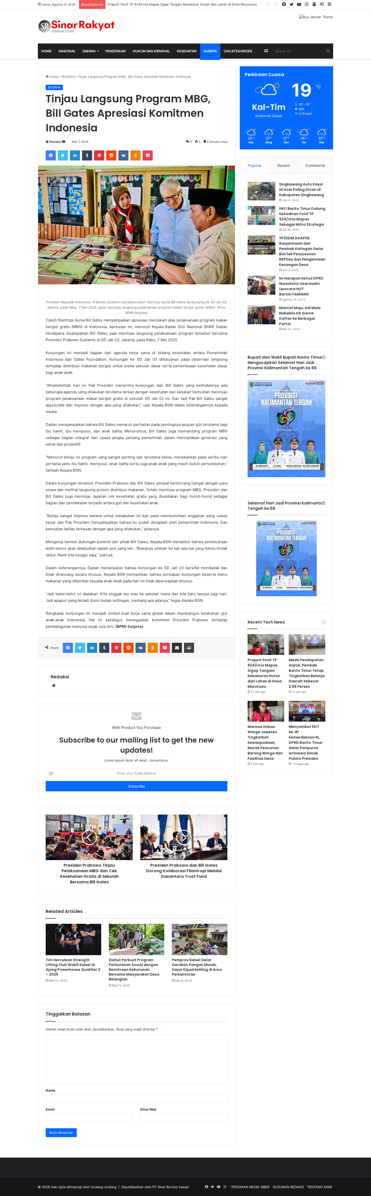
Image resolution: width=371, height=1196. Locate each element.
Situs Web (148, 1109)
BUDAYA (210, 51)
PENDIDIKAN (115, 51)
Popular (255, 165)
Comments (315, 165)
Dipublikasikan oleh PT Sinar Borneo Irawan (155, 1187)
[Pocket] (148, 155)
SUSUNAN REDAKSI (288, 1187)
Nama (50, 1090)
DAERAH (89, 51)
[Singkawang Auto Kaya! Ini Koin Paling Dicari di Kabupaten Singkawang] (261, 191)
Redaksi (55, 142)
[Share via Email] (177, 648)
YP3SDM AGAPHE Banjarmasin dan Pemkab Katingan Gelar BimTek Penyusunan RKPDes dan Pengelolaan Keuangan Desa (302, 251)
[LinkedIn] (75, 155)
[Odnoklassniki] (135, 155)
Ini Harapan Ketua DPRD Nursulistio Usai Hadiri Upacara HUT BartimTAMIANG (301, 286)
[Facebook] (51, 155)
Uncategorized (238, 51)
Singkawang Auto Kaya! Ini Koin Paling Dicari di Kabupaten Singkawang (301, 189)
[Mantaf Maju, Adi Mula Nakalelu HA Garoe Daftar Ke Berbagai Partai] (261, 314)
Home (46, 51)
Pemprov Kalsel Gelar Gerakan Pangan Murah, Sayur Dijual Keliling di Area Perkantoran (197, 967)
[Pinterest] (99, 155)
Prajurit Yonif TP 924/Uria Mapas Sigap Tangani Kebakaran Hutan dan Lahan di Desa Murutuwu (182, 4)
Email (50, 1109)
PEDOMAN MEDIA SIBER (250, 1187)
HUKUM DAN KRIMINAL (151, 51)
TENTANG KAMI (319, 1187)
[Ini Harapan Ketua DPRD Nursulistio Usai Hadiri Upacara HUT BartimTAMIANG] (261, 285)
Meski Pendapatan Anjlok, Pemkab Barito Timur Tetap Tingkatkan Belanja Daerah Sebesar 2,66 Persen (307, 673)
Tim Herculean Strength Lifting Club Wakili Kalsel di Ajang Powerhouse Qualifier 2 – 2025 (73, 967)
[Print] (189, 648)
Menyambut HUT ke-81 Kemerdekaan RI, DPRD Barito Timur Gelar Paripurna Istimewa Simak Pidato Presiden (306, 742)
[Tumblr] (87, 155)
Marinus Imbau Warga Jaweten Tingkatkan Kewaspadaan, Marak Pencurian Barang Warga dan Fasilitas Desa (265, 742)
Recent (283, 165)
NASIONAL (67, 51)
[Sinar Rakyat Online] (84, 26)
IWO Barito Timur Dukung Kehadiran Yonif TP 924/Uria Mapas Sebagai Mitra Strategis (302, 216)
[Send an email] (63, 142)
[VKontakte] (123, 155)
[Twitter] (63, 155)
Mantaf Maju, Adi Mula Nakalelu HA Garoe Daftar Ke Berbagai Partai (300, 315)
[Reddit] (111, 155)
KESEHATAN (187, 51)
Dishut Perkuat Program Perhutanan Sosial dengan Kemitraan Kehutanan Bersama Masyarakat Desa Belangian (134, 969)
